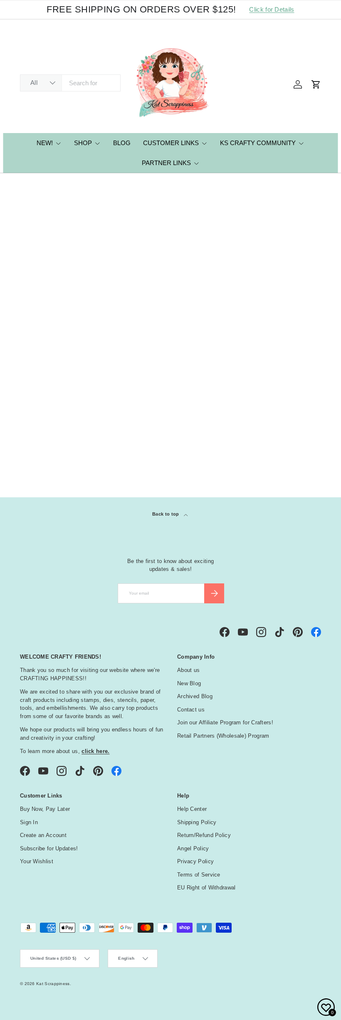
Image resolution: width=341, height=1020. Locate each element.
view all (305, 340)
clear (312, 361)
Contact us (191, 709)
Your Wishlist (36, 861)
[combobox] (70, 83)
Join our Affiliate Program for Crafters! (225, 722)
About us (188, 670)
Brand (34, 362)
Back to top (166, 513)
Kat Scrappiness (53, 983)
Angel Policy (193, 848)
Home (26, 185)
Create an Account (43, 835)
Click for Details (271, 9)
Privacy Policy (195, 861)
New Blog (189, 683)
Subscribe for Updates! (49, 848)
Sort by (31, 267)
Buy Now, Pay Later (45, 809)
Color (34, 382)
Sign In (29, 822)
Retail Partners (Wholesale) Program (223, 736)
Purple (47, 185)
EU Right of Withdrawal (206, 887)
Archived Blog (195, 696)
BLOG (122, 142)
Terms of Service (198, 875)
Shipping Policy (197, 822)
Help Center (192, 809)
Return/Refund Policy (204, 835)
